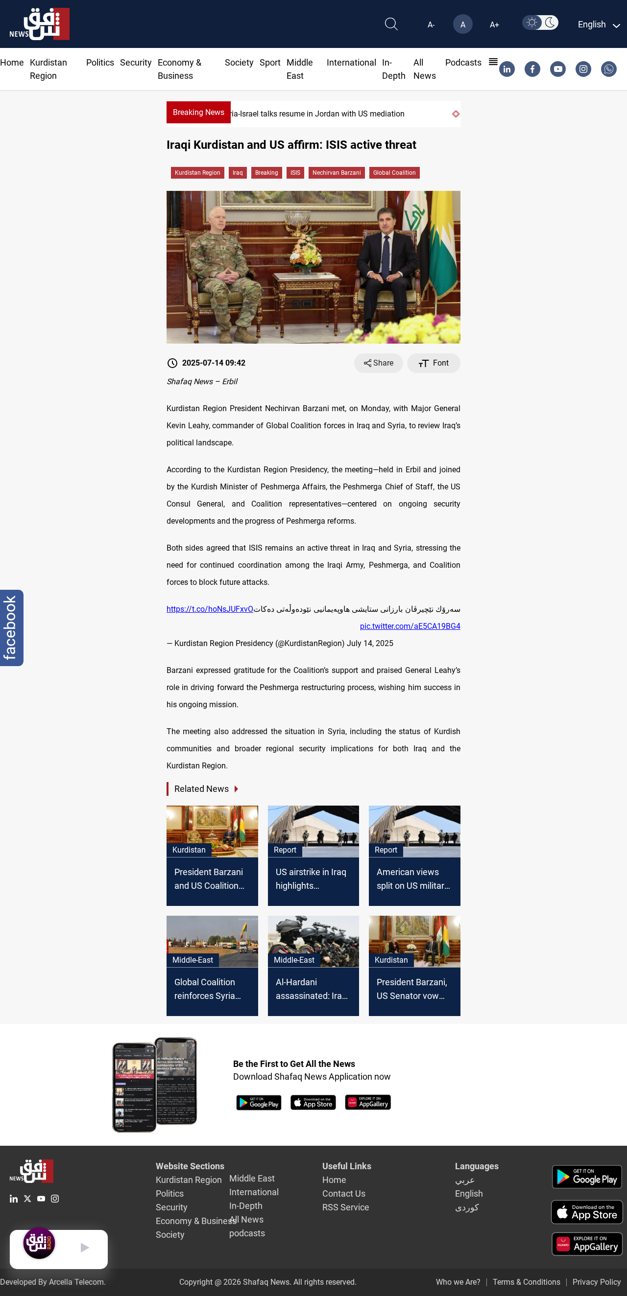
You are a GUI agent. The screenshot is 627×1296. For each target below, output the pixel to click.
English (469, 1193)
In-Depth (246, 1206)
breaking (266, 172)
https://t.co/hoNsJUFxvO (210, 609)
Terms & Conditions (526, 1282)
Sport (270, 62)
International (351, 62)
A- (431, 24)
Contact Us (343, 1193)
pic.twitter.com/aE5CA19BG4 (410, 626)
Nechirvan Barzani (337, 172)
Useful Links (346, 1166)
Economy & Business (196, 1221)
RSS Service (345, 1207)
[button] (454, 114)
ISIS (295, 172)
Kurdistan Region (197, 172)
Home (12, 62)
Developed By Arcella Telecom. (53, 1282)
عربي (465, 1180)
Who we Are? (458, 1282)
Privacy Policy (597, 1282)
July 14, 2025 (370, 643)
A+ (494, 24)
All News (246, 1219)
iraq (238, 172)
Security (136, 62)
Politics (100, 62)
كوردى (467, 1207)
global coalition (394, 172)
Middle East (252, 1178)
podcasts (463, 62)
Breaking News (198, 112)
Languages (477, 1166)
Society (239, 62)
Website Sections (190, 1166)
